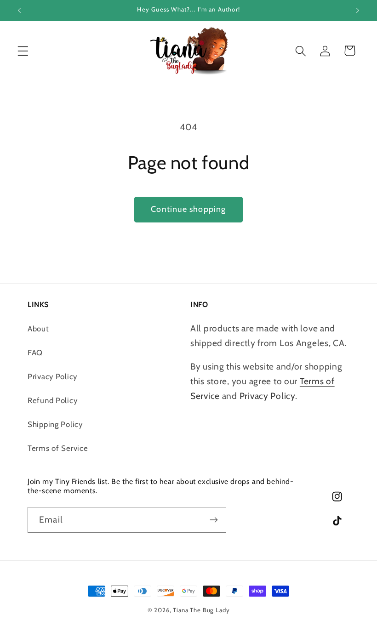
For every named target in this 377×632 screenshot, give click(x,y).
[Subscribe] (213, 520)
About (38, 328)
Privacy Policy (52, 376)
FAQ (35, 352)
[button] (23, 51)
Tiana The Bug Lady (201, 610)
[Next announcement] (358, 10)
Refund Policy (52, 400)
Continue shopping (188, 209)
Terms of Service (58, 448)
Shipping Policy (55, 424)
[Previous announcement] (19, 10)
